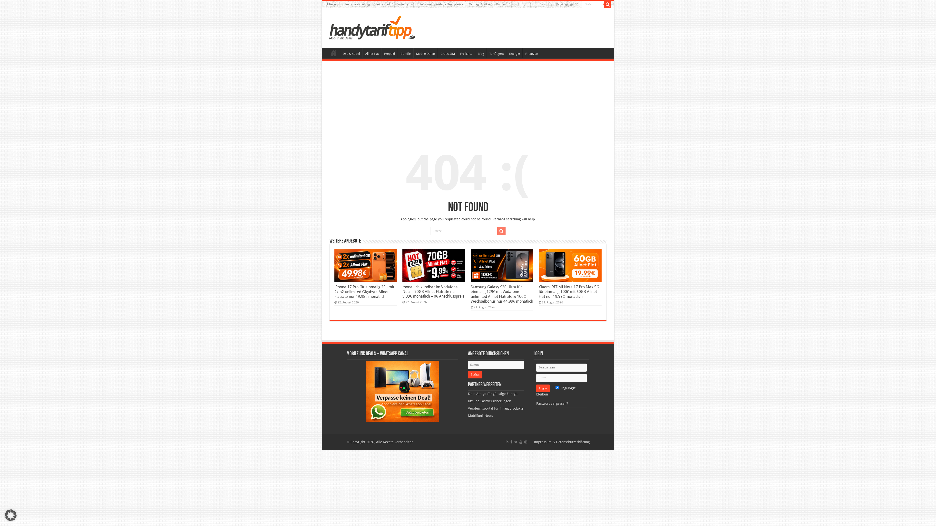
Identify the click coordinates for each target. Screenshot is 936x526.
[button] (607, 4)
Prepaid (389, 54)
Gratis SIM (447, 54)
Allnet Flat (372, 54)
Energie (514, 54)
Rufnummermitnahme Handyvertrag (440, 4)
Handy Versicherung (357, 4)
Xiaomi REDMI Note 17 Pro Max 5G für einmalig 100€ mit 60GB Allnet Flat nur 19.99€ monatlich (569, 292)
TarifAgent (496, 54)
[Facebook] (562, 5)
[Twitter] (567, 5)
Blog (481, 54)
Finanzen (531, 54)
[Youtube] (572, 5)
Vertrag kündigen (480, 4)
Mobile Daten (425, 54)
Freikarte (466, 54)
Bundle (405, 54)
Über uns (333, 4)
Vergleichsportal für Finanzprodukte (496, 408)
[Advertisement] (468, 101)
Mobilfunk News (480, 416)
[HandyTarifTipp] (371, 27)
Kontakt (501, 4)
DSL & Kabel (351, 54)
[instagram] (576, 5)
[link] (402, 391)
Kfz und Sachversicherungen (489, 401)
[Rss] (558, 5)
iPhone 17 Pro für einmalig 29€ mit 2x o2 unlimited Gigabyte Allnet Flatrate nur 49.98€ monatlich (364, 292)
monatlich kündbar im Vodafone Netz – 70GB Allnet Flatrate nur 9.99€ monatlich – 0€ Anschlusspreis (433, 292)
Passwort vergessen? (552, 403)
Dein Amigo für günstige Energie (493, 394)
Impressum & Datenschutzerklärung (562, 442)
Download (403, 4)
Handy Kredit (383, 4)
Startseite (333, 53)
